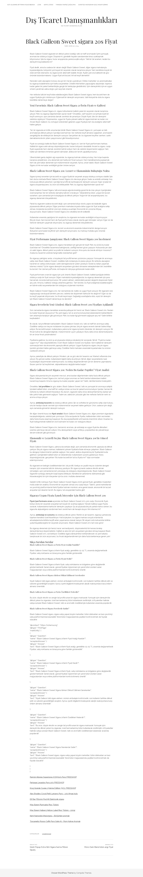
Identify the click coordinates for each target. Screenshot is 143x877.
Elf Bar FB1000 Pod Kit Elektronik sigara (47, 799)
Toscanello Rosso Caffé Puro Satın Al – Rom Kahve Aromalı (55, 821)
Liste (39, 4)
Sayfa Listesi (48, 4)
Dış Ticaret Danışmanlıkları (71, 20)
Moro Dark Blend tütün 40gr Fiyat (98, 847)
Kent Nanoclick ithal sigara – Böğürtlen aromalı (49, 816)
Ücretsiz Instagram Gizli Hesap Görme (93, 4)
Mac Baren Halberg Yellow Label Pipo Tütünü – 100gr (52, 810)
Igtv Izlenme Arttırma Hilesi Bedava (21, 4)
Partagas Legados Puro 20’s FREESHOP (47, 782)
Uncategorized (46, 834)
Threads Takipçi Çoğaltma (66, 4)
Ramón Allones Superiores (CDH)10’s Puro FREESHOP (53, 777)
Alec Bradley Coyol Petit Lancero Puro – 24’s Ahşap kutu (54, 793)
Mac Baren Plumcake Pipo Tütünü (44, 805)
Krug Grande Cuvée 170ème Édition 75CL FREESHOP (53, 788)
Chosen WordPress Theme (62, 873)
